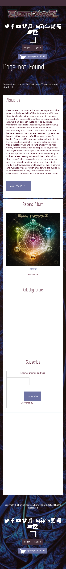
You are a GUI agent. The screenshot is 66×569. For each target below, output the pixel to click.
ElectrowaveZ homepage (41, 84)
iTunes (30, 26)
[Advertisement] (33, 448)
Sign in (37, 47)
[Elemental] (33, 239)
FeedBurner (39, 402)
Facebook (13, 26)
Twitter (7, 26)
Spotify (53, 26)
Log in (27, 47)
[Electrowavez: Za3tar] (33, 311)
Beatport (41, 26)
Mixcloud (47, 26)
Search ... (33, 40)
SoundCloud (36, 26)
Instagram (36, 32)
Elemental (33, 269)
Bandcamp (30, 32)
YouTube (18, 26)
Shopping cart (35, 56)
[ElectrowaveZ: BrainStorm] (33, 338)
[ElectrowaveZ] (33, 14)
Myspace (59, 26)
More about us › (19, 186)
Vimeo (24, 26)
